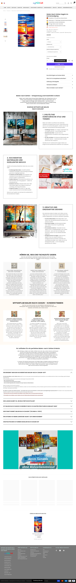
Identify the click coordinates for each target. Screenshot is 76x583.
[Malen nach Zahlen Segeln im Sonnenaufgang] (38, 524)
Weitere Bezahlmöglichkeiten (60, 66)
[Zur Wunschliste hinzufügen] (69, 60)
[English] (4, 3)
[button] (5, 19)
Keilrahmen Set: (49, 44)
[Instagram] (60, 550)
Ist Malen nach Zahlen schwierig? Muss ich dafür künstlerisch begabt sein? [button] (30, 406)
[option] (26, 30)
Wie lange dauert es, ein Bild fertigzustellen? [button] (19, 401)
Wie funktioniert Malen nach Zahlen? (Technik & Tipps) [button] (22, 411)
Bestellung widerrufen (38, 580)
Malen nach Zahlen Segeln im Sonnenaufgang (38, 534)
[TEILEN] (72, 60)
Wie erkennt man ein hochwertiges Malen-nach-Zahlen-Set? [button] (24, 372)
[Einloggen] (68, 3)
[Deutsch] (2, 3)
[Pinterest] (63, 550)
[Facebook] (56, 550)
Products (8, 10)
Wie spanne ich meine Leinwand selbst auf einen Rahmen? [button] (22, 416)
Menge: (48, 58)
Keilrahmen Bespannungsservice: (53, 49)
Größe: (48, 39)
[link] (20, 128)
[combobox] (60, 3)
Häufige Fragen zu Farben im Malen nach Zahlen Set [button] (21, 422)
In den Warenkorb (60, 60)
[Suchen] (61, 3)
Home (4, 10)
